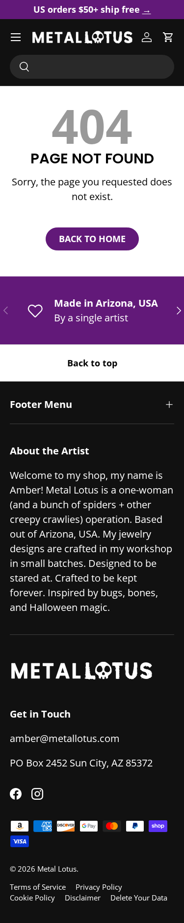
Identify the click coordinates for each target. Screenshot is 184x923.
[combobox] (92, 67)
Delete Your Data (138, 897)
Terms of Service (38, 887)
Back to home (92, 239)
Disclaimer (83, 897)
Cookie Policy (32, 897)
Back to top (92, 363)
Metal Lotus (57, 869)
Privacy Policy (99, 887)
